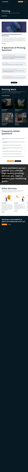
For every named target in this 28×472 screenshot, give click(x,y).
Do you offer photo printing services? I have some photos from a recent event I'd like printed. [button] (13, 142)
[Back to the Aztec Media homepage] (5, 1)
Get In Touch (14, 82)
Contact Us (20, 1)
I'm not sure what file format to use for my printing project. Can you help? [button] (12, 156)
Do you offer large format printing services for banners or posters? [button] (11, 151)
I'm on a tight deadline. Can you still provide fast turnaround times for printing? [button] (12, 148)
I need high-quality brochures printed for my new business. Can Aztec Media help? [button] (13, 139)
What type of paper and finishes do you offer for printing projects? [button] (11, 145)
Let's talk (4, 224)
